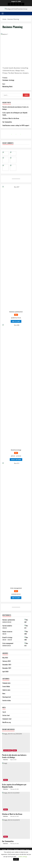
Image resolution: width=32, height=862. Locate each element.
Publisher (5, 759)
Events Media (6, 686)
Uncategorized (6, 697)
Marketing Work (7, 85)
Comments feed (6, 719)
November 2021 (6, 668)
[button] (2, 13)
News (3, 694)
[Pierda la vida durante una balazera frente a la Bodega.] (16, 743)
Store (27, 850)
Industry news (6, 690)
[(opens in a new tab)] (16, 772)
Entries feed (5, 715)
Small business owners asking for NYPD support (15, 125)
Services (16, 850)
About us (10, 850)
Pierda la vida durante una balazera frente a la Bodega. (14, 756)
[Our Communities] (16, 829)
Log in (4, 712)
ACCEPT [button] (16, 859)
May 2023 (5, 658)
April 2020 (5, 672)
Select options (16, 459)
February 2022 (6, 661)
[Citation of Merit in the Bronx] (16, 802)
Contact (22, 850)
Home (4, 850)
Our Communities (7, 122)
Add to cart (16, 321)
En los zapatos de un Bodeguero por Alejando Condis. (14, 785)
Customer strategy (8, 79)
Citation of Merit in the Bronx (10, 118)
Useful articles (6, 700)
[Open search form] (29, 13)
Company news (6, 683)
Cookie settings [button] (22, 856)
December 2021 (6, 665)
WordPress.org (6, 722)
